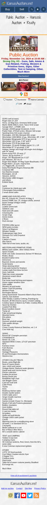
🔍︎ (32, 9)
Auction (9, 100)
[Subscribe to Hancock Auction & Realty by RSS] (26, 94)
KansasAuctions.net (23, 483)
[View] (23, 87)
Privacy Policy (40, 488)
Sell (22, 9)
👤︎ (38, 9)
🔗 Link (19, 104)
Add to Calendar (37, 100)
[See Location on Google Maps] (21, 94)
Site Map (28, 488)
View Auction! (23, 76)
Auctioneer (21, 100)
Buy (7, 9)
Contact (19, 488)
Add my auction (7, 488)
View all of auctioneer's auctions (23, 476)
